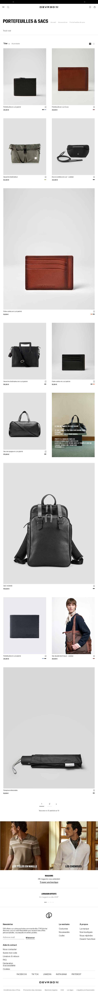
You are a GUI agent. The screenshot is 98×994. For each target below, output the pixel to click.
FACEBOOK (22, 974)
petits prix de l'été (49, 2)
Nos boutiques (86, 932)
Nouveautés (64, 932)
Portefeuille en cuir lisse (60, 107)
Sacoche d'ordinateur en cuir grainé (15, 381)
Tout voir (7, 31)
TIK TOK (35, 974)
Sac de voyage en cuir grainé (13, 451)
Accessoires (62, 22)
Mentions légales (51, 990)
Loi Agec (70, 990)
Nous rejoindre (86, 936)
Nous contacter (10, 950)
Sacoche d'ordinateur (10, 177)
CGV (62, 990)
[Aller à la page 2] (56, 804)
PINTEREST (76, 974)
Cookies (6, 969)
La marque (84, 929)
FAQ (5, 960)
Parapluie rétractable (10, 790)
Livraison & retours (11, 956)
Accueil (53, 22)
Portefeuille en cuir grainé (12, 107)
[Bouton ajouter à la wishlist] (45, 107)
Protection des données (32, 990)
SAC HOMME (7, 586)
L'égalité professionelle (85, 990)
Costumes (63, 929)
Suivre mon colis (10, 953)
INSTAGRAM (61, 974)
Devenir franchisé (87, 939)
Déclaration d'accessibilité (9, 965)
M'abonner (30, 938)
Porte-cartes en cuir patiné (12, 311)
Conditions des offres (12, 990)
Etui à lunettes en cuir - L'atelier (63, 177)
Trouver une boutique (49, 882)
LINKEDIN (47, 974)
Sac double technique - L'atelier (62, 656)
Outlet (61, 936)
